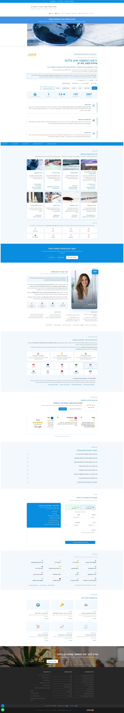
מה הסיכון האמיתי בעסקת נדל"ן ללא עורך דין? (62, 454)
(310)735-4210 (35, 693)
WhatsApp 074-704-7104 (52, 515)
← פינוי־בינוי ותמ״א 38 (92, 188)
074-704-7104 (60, 1)
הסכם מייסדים (91, 687)
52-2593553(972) (45, 677)
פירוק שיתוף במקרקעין (68, 687)
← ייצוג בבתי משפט (56, 216)
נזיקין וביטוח (70, 696)
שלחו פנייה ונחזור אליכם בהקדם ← (80, 542)
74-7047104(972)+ (45, 675)
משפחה (70, 689)
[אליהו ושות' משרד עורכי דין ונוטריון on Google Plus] (89, 710)
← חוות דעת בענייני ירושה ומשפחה (53, 186)
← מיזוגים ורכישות (38, 185)
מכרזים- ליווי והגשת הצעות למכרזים (87, 696)
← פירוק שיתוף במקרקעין (91, 187)
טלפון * (78, 514)
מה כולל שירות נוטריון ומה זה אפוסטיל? (62, 470)
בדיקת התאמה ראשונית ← (47, 88)
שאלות (57, 88)
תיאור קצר (93, 530)
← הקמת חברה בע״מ (38, 184)
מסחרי (70, 677)
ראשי (90, 13)
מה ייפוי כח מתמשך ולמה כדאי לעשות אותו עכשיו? (62, 462)
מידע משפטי (68, 13)
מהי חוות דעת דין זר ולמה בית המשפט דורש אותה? (62, 474)
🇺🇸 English (51, 13)
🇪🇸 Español (57, 13)
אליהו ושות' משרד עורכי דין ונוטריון (43, 6)
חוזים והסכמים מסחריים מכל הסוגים (87, 675)
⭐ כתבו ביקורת (63, 408)
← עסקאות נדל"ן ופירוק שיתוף (89, 384)
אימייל (94, 522)
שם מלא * (93, 514)
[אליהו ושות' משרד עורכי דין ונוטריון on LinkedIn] (91, 710)
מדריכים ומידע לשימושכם (83, 13)
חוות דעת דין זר (79, 349)
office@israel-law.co (53, 518)
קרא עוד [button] (91, 428)
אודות (80, 88)
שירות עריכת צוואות (90, 689)
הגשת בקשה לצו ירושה (90, 691)
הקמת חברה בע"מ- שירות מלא (88, 680)
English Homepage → (51, 585)
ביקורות (73, 88)
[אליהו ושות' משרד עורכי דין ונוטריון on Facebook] (87, 710)
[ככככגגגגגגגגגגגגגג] (62, 35)
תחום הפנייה (77, 522)
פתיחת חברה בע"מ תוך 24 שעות (88, 682)
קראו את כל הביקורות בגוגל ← (74, 408)
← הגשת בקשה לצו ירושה (73, 187)
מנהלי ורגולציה (69, 691)
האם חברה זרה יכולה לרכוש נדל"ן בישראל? (62, 482)
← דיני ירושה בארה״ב (56, 188)
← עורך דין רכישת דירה (92, 184)
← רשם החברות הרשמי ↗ (37, 188)
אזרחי (71, 682)
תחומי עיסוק (74, 13)
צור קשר (63, 13)
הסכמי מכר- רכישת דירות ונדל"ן (88, 677)
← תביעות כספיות (56, 215)
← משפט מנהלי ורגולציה (37, 216)
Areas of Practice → (42, 585)
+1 (32, 693)
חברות (71, 680)
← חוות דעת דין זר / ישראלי (65, 384)
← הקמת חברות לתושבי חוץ (53, 384)
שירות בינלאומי (66, 88)
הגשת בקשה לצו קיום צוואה (89, 693)
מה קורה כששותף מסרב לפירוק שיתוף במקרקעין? (62, 458)
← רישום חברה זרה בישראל (37, 187)
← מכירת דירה (93, 185)
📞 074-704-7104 (72, 257)
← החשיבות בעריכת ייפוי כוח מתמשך (89, 216)
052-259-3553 (54, 513)
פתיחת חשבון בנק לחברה (89, 684)
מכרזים (70, 693)
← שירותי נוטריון (75, 215)
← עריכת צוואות (75, 185)
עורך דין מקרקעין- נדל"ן (68, 684)
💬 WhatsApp (52, 1)
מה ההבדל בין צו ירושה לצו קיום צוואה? (62, 466)
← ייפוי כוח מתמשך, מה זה (91, 215)
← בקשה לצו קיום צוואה (73, 188)
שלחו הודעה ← (51, 257)
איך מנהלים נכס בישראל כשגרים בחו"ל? (62, 478)
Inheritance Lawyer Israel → (33, 585)
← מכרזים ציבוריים (38, 215)
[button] (48, 423)
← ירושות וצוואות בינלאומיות (77, 384)
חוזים (71, 675)
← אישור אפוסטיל (74, 216)
